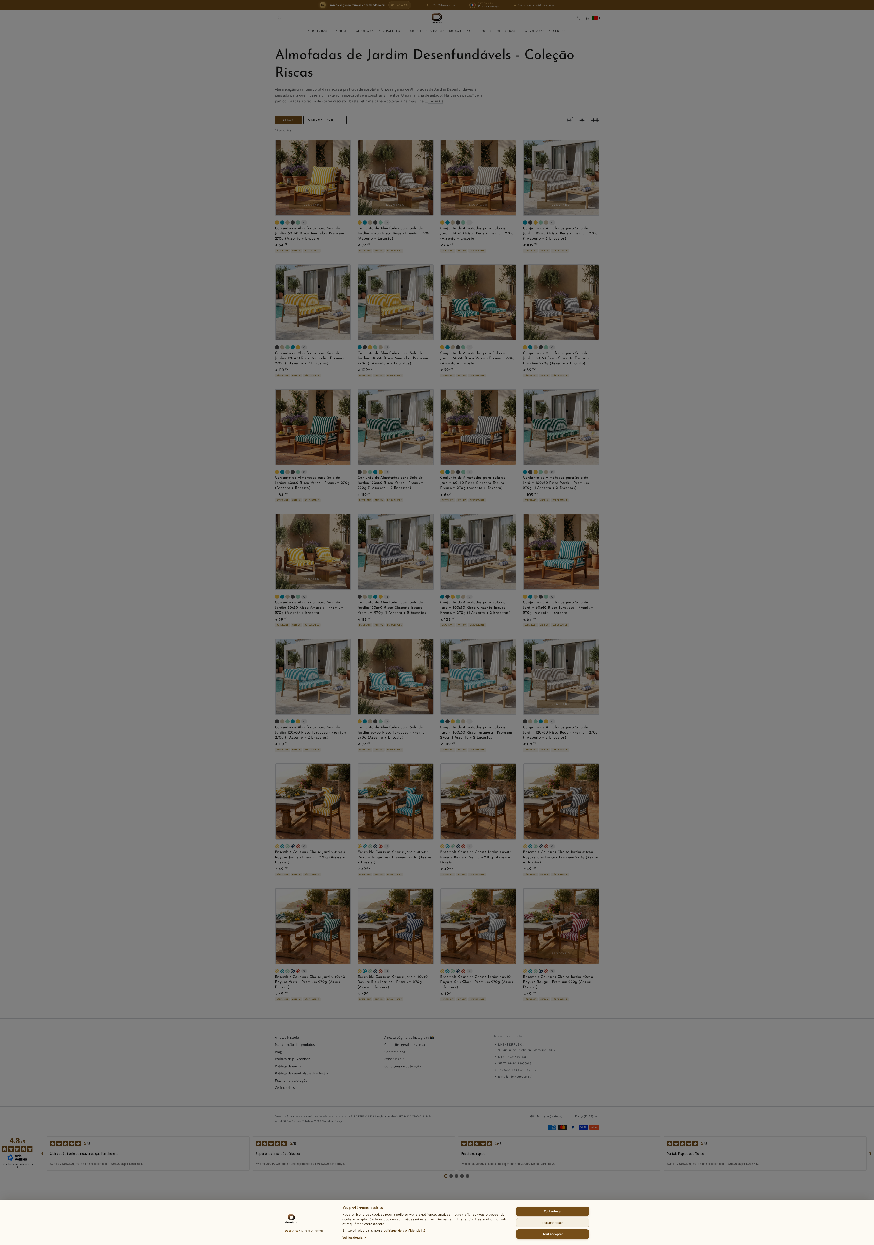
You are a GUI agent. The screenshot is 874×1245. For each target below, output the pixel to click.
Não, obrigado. (437, 663)
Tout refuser (553, 1211)
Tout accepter (552, 1234)
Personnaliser (552, 1223)
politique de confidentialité (405, 1230)
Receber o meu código (437, 651)
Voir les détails (352, 1237)
